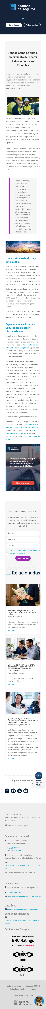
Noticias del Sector (15, 616)
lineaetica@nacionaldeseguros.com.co (22, 909)
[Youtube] (25, 792)
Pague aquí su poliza (39, 783)
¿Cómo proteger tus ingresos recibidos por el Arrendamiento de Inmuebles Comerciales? (23, 720)
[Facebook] (7, 792)
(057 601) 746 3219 (14, 892)
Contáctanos (14, 25)
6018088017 (15, 848)
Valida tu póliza (32, 25)
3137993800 (16, 851)
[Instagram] (13, 792)
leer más (11, 630)
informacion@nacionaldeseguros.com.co (24, 897)
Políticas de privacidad (23, 995)
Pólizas (27, 724)
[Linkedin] (19, 792)
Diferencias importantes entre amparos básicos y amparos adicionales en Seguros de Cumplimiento (21, 668)
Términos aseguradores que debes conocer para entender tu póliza (22, 612)
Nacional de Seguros (16, 673)
